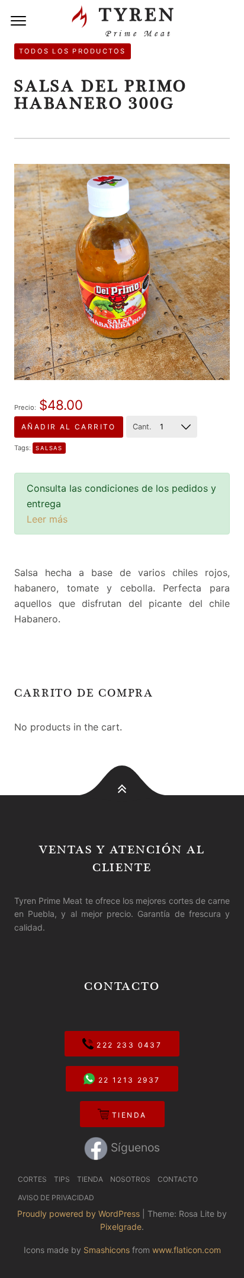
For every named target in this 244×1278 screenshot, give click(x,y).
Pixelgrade (121, 1227)
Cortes (32, 1179)
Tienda (128, 1115)
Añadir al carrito (68, 426)
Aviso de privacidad (56, 1197)
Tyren (133, 21)
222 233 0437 (128, 1044)
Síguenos (134, 1147)
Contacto (178, 1179)
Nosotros (130, 1179)
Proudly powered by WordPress (78, 1214)
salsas (49, 448)
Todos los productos (72, 51)
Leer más (47, 519)
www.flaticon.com (186, 1250)
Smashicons (107, 1250)
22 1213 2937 (127, 1079)
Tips (62, 1179)
